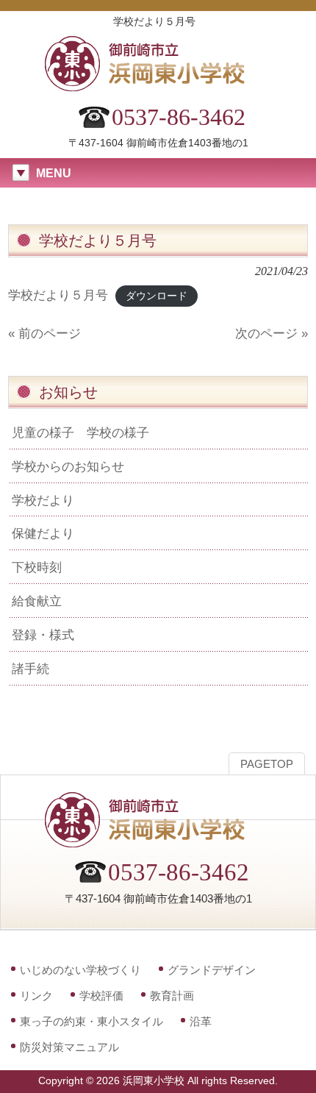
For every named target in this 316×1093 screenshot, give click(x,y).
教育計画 (172, 995)
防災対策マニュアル (69, 1047)
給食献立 (37, 601)
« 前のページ (44, 333)
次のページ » (271, 333)
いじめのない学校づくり (80, 970)
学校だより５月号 (58, 295)
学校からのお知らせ (68, 466)
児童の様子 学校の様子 (80, 432)
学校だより (43, 500)
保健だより (43, 533)
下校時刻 (37, 567)
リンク (36, 995)
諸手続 (30, 668)
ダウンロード (156, 296)
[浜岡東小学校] (158, 86)
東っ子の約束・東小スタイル (91, 1021)
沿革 (201, 1021)
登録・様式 (43, 634)
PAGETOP (266, 764)
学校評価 (101, 995)
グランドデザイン (212, 970)
